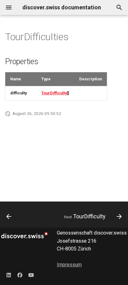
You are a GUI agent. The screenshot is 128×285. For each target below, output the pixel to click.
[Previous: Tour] (8, 216)
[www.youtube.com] (31, 275)
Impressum (69, 265)
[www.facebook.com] (20, 275)
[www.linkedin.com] (9, 275)
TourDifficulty (54, 93)
